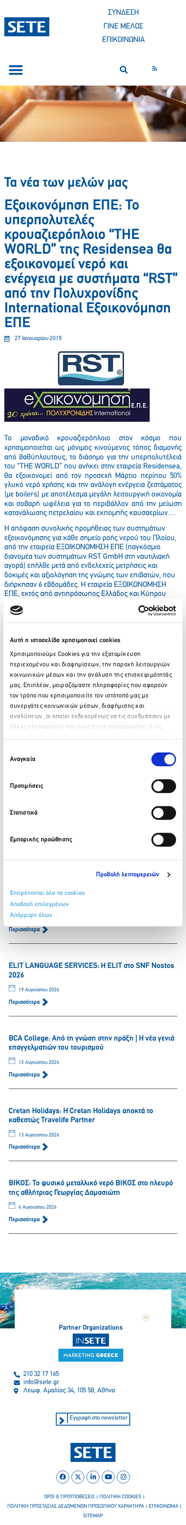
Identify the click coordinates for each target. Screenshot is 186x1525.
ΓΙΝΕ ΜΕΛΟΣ (123, 27)
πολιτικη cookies (120, 1497)
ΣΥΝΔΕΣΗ (123, 13)
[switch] (163, 786)
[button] (15, 69)
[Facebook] (62, 1477)
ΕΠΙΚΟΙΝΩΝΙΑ (123, 40)
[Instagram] (123, 1477)
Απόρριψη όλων (31, 915)
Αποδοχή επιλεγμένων (39, 904)
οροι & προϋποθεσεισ (69, 1497)
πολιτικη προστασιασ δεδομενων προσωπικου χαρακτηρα (75, 1506)
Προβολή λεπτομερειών (128, 875)
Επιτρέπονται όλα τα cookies (47, 893)
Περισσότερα (25, 929)
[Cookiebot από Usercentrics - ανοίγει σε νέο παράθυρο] (138, 610)
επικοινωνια (163, 1506)
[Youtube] (108, 1477)
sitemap (93, 1516)
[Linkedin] (93, 1477)
